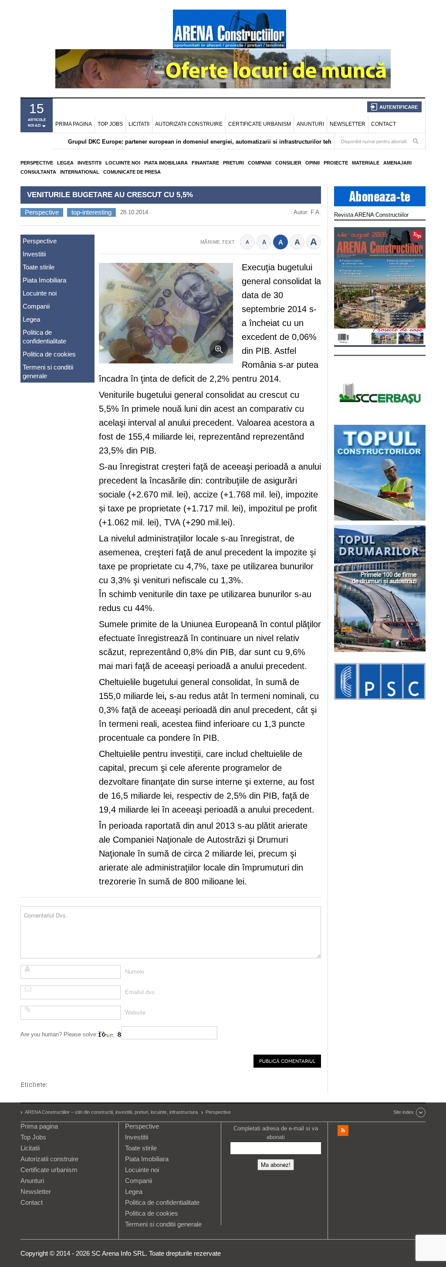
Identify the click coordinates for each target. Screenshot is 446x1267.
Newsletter (347, 124)
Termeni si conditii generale (48, 371)
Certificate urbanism (259, 124)
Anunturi (310, 124)
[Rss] (343, 1130)
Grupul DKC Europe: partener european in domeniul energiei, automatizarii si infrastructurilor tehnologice (211, 141)
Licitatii (138, 124)
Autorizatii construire (189, 124)
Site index (403, 1112)
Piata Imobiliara (166, 162)
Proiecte (336, 162)
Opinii (312, 162)
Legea (65, 162)
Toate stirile (38, 267)
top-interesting (91, 212)
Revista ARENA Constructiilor (371, 215)
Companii (259, 162)
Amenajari (397, 162)
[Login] (394, 106)
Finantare (205, 162)
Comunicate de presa (132, 172)
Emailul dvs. (140, 992)
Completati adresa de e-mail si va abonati (275, 1132)
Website (135, 1012)
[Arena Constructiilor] (229, 29)
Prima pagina (73, 124)
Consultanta (38, 172)
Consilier (288, 162)
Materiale (365, 162)
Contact (383, 124)
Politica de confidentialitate (44, 337)
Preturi (233, 162)
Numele (134, 971)
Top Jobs (110, 124)
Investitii (89, 162)
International (79, 172)
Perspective (36, 162)
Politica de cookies (49, 354)
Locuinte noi (122, 162)
